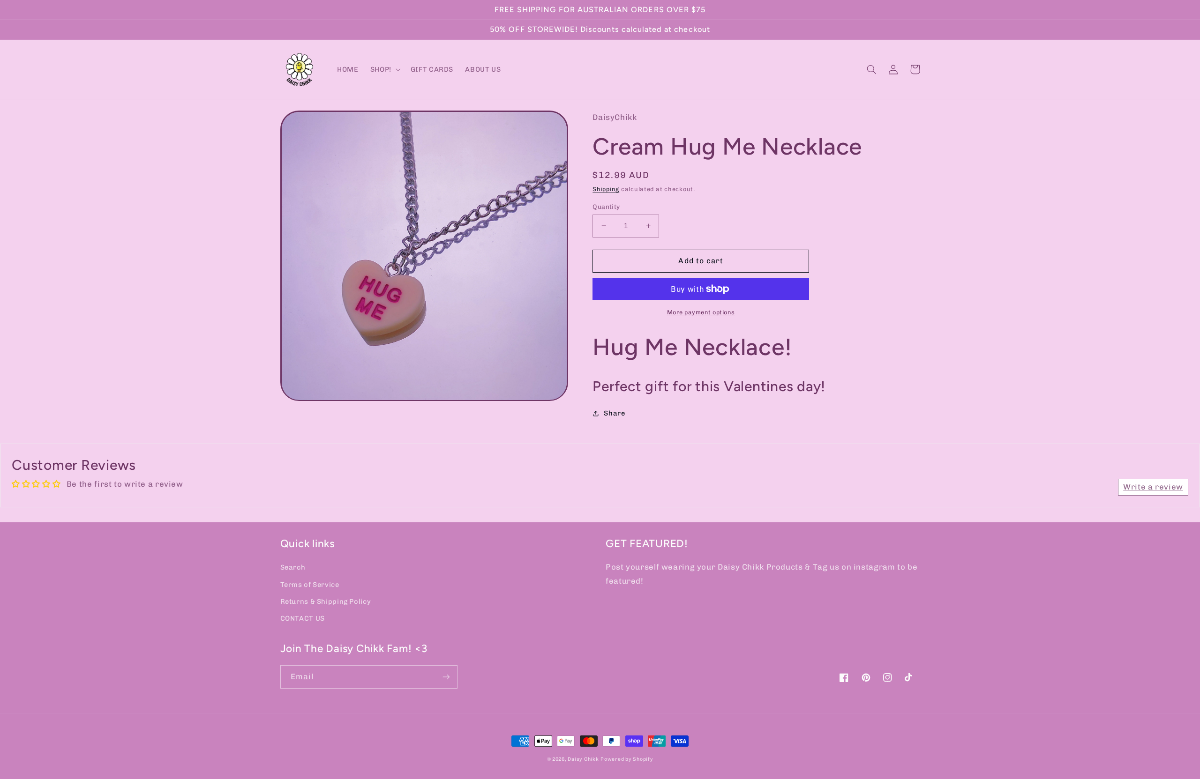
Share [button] (614, 413)
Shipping (605, 189)
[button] (384, 69)
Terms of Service (309, 584)
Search (293, 567)
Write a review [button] (1153, 486)
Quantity (606, 206)
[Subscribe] (446, 676)
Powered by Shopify (626, 759)
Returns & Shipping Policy (325, 601)
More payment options (701, 312)
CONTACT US (302, 618)
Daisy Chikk (583, 759)
